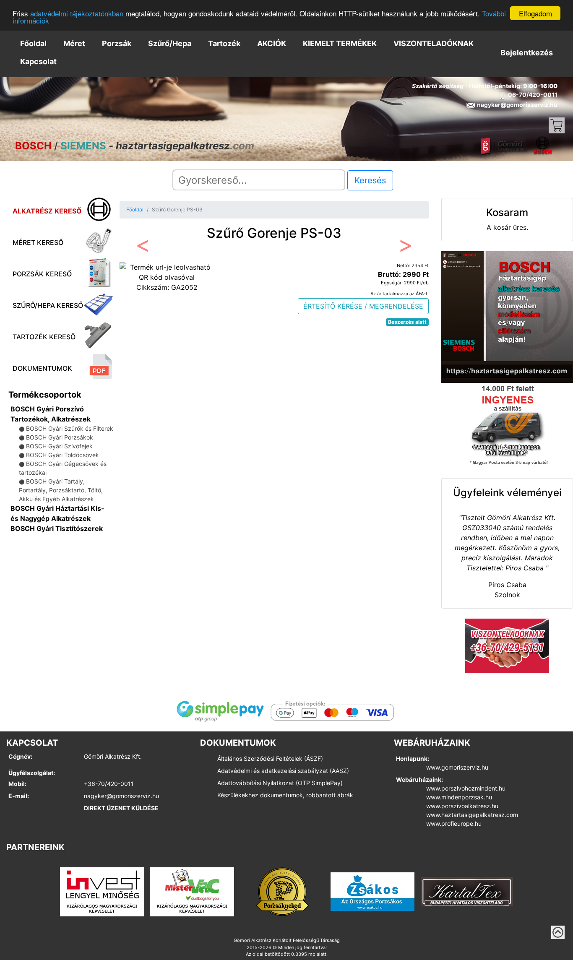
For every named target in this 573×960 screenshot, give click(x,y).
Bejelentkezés (526, 52)
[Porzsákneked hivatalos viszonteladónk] (282, 891)
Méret (74, 43)
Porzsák (116, 43)
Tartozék (224, 43)
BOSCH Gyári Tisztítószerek (56, 528)
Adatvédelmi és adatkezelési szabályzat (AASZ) (283, 770)
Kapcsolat (38, 61)
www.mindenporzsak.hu (459, 797)
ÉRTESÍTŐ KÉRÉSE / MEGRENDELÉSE (363, 306)
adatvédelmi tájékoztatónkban (76, 13)
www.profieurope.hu (454, 823)
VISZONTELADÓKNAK (433, 43)
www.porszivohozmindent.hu (465, 788)
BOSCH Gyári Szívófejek (59, 446)
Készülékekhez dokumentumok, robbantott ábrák (285, 795)
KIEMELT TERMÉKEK (340, 43)
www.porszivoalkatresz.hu (462, 805)
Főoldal (33, 43)
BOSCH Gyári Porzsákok (59, 437)
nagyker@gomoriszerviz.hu (121, 795)
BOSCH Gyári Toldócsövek (62, 454)
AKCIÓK (271, 43)
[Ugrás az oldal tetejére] (558, 932)
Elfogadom (535, 13)
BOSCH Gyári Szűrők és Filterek (69, 428)
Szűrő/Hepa (169, 43)
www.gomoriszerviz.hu (457, 767)
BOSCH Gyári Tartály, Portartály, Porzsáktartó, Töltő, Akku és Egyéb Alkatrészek (61, 490)
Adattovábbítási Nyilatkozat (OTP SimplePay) (280, 782)
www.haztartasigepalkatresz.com (472, 814)
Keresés (370, 180)
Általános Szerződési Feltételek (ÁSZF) (270, 758)
